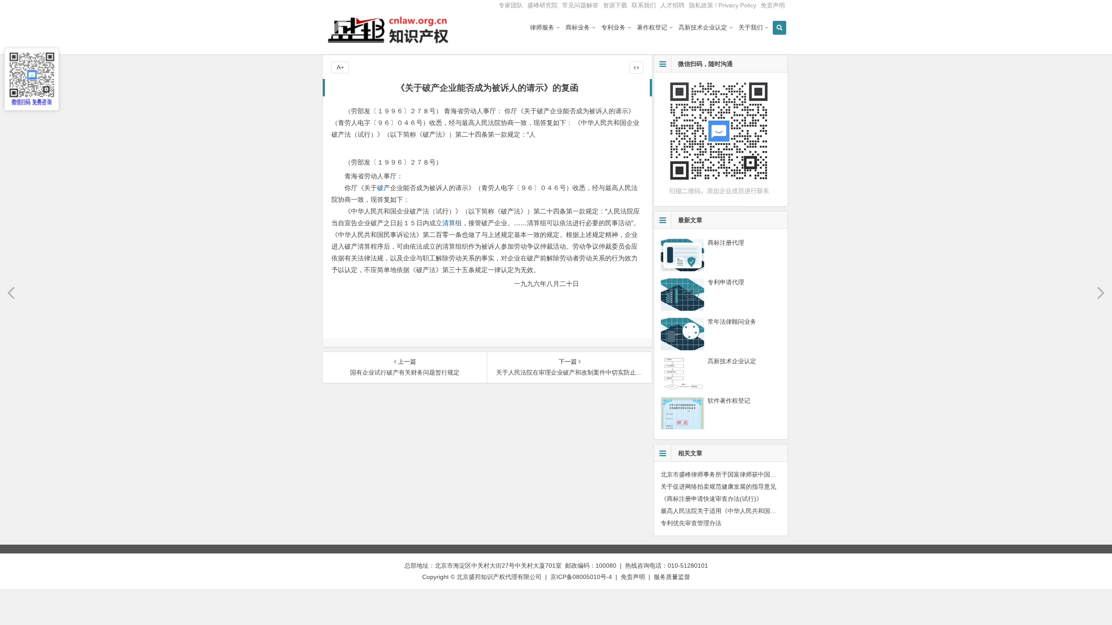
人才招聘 (672, 5)
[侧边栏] (636, 68)
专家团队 (511, 5)
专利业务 (613, 27)
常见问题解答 (580, 5)
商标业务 (578, 27)
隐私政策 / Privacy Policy (722, 5)
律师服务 (542, 27)
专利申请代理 (726, 282)
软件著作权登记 (729, 400)
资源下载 (615, 5)
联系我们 (644, 5)
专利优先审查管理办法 (691, 523)
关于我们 (750, 27)
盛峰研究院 (542, 5)
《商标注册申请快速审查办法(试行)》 (711, 498)
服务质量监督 (672, 576)
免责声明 (773, 5)
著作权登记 (652, 27)
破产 (383, 187)
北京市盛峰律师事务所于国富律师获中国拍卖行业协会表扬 (740, 474)
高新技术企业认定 (702, 27)
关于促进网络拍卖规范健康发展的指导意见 (718, 486)
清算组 (452, 223)
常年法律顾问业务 (732, 321)
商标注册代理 (726, 242)
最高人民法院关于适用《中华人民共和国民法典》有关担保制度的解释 (755, 510)
